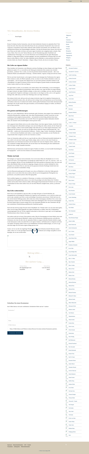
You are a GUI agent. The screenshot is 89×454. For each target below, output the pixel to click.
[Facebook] (74, 1)
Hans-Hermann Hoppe (73, 217)
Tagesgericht (69, 55)
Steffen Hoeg (71, 380)
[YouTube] (78, 1)
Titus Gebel (71, 411)
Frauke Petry (71, 200)
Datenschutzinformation (18, 444)
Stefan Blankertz (72, 374)
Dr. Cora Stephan (72, 170)
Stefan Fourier (72, 377)
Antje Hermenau (72, 92)
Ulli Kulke (71, 414)
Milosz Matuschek (72, 302)
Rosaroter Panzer (72, 360)
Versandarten (10, 446)
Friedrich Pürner (72, 204)
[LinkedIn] (76, 1)
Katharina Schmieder (73, 244)
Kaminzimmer (69, 42)
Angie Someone (72, 88)
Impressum (9, 444)
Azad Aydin (71, 98)
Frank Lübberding (72, 197)
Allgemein (68, 35)
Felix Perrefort (72, 190)
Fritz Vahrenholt (72, 211)
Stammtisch (69, 53)
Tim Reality (71, 408)
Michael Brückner (72, 282)
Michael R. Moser (72, 295)
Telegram (68, 57)
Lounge (68, 46)
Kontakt (29, 444)
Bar (67, 37)
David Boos (71, 149)
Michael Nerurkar (72, 292)
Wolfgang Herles (72, 431)
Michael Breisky (72, 278)
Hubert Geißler (72, 221)
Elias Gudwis (71, 180)
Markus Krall (71, 272)
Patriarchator (71, 333)
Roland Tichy (71, 353)
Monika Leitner (72, 309)
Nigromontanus (72, 316)
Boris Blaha (71, 119)
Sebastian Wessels (72, 367)
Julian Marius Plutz (73, 238)
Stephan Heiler (72, 384)
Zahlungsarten (17, 446)
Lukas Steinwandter (73, 255)
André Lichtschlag (72, 75)
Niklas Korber (72, 319)
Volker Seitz (71, 425)
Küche (67, 44)
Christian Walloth (72, 132)
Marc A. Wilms (72, 258)
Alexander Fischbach (73, 68)
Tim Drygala (71, 404)
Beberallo (71, 109)
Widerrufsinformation (25, 446)
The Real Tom (72, 391)
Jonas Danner (71, 234)
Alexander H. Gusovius (73, 71)
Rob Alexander (72, 346)
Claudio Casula (72, 143)
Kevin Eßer (71, 248)
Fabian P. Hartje (72, 183)
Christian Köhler (72, 129)
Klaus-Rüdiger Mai (73, 251)
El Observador (72, 177)
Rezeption (68, 51)
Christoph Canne (72, 136)
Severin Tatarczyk (72, 370)
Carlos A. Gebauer (72, 122)
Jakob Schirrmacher (73, 228)
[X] (81, 1)
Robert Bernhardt (72, 350)
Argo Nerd (71, 95)
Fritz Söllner (71, 207)
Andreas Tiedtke (72, 85)
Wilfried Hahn (72, 428)
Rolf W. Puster (72, 357)
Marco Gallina (72, 265)
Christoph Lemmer (72, 139)
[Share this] (24, 257)
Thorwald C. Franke (73, 401)
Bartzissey (71, 105)
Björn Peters (71, 115)
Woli (70, 435)
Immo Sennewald (72, 224)
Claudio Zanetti (72, 146)
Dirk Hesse (71, 166)
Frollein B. (71, 214)
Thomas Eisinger (72, 394)
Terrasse (68, 60)
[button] (47, 5)
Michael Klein (72, 289)
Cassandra (71, 126)
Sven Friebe (71, 387)
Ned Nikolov (71, 312)
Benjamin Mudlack (73, 112)
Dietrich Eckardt (72, 163)
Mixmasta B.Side (72, 306)
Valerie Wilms (71, 421)
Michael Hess (71, 285)
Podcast (68, 48)
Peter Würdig (71, 336)
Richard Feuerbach (72, 343)
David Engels (18, 36)
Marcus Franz (71, 268)
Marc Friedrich (72, 261)
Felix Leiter (71, 187)
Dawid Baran (71, 156)
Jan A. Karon (71, 231)
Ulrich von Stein (72, 418)
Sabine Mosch (72, 363)
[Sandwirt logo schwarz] (11, 5)
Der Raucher (71, 160)
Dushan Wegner (72, 173)
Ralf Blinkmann (72, 340)
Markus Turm (71, 275)
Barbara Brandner (72, 102)
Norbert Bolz (71, 323)
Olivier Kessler (72, 329)
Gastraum (68, 39)
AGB (25, 444)
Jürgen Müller (71, 241)
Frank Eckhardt (72, 194)
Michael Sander (72, 299)
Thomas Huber (72, 397)
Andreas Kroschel (72, 78)
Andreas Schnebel (72, 81)
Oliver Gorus (71, 326)
